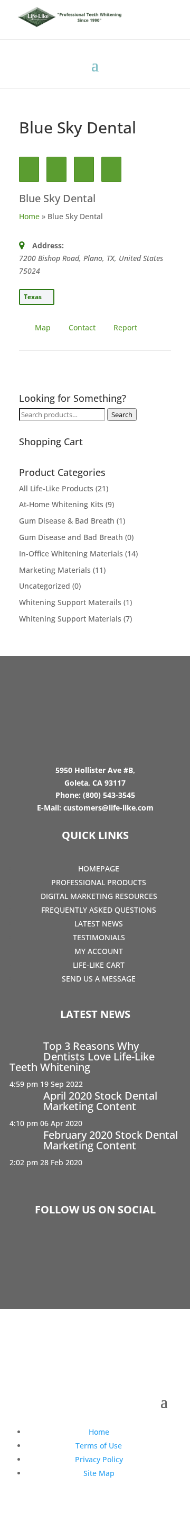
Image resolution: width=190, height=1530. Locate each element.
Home (29, 216)
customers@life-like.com (108, 808)
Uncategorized (44, 586)
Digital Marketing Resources (99, 896)
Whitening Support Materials (70, 619)
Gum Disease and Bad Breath (71, 537)
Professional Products (98, 882)
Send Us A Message (99, 979)
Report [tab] (125, 327)
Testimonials (99, 937)
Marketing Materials (55, 570)
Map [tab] (43, 327)
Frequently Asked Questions (98, 910)
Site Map (99, 1473)
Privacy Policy (99, 1459)
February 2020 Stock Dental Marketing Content (110, 1140)
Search (121, 414)
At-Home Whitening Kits (61, 504)
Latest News (98, 924)
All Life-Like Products (56, 488)
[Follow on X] (95, 1249)
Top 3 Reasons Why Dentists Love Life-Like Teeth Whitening (82, 1056)
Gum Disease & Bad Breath (67, 521)
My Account (98, 951)
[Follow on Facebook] (64, 1249)
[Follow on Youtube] (125, 1249)
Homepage (98, 868)
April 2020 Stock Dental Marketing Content (100, 1100)
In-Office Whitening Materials (71, 553)
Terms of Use (98, 1446)
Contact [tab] (82, 327)
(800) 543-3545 (109, 795)
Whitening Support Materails (70, 602)
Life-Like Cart (99, 965)
